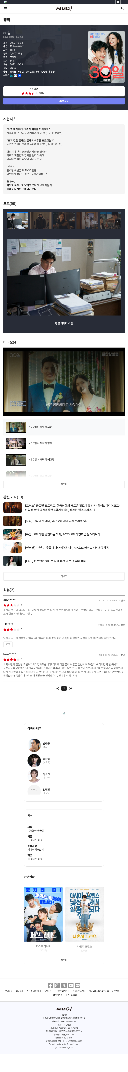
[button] (117, 222)
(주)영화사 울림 (36, 830)
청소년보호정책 (79, 991)
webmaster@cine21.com (67, 1044)
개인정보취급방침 (62, 991)
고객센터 (47, 991)
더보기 (64, 484)
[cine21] (64, 8)
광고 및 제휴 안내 (33, 991)
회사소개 (19, 991)
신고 (123, 600)
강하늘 (13, 71)
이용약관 (116, 991)
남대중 (13, 68)
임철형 (44, 71)
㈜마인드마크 (35, 840)
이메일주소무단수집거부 (99, 991)
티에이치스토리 (36, 849)
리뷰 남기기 (64, 101)
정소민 (29, 71)
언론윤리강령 (56, 995)
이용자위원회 (71, 995)
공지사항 (8, 991)
